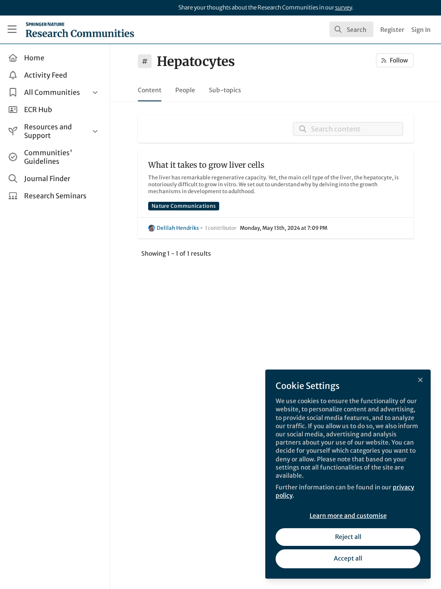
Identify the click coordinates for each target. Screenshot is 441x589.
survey (343, 7)
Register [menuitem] (392, 30)
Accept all (348, 558)
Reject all (348, 537)
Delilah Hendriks (178, 228)
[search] (351, 29)
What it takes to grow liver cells (206, 165)
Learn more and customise (348, 516)
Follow (399, 60)
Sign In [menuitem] (421, 30)
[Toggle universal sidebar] (12, 29)
